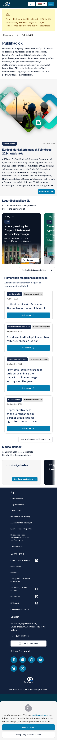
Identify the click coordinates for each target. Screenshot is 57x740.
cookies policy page (41, 715)
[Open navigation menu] (51, 4)
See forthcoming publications (33, 439)
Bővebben (47, 192)
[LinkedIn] (14, 659)
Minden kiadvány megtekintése (35, 270)
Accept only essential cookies (28, 734)
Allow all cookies (28, 727)
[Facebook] (22, 659)
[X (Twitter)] (22, 668)
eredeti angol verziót (31, 22)
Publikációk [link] (27, 35)
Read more (31, 260)
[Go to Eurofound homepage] (10, 4)
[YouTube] (40, 659)
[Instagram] (31, 659)
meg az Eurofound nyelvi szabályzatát (32, 25)
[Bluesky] (14, 668)
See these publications (23, 479)
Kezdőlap (8, 35)
